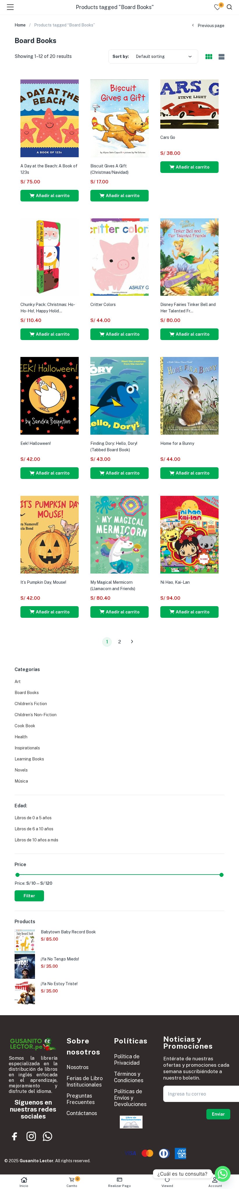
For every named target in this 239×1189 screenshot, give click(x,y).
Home (20, 25)
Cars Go (167, 137)
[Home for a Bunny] (189, 395)
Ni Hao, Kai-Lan (175, 582)
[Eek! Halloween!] (49, 395)
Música (21, 781)
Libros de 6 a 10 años (34, 829)
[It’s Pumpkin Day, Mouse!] (49, 534)
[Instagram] (31, 1136)
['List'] (220, 57)
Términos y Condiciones (128, 1077)
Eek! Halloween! (35, 443)
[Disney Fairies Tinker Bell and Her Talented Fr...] (189, 256)
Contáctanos (81, 1113)
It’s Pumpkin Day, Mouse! (43, 582)
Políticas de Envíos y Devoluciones (130, 1097)
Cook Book (25, 725)
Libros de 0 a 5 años (33, 817)
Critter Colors (103, 304)
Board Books (27, 692)
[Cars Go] (189, 103)
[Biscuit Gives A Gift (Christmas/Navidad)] (119, 118)
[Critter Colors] (119, 256)
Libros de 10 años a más (36, 840)
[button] (49, 195)
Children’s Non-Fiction (36, 714)
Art (18, 681)
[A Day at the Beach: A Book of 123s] (49, 118)
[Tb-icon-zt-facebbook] (15, 1136)
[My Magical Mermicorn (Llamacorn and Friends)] (119, 534)
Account (215, 1186)
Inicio (24, 1186)
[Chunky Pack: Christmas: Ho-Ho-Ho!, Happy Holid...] (49, 256)
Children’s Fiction (31, 703)
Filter (29, 895)
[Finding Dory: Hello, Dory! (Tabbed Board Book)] (119, 395)
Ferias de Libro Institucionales (84, 1081)
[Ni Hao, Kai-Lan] (189, 534)
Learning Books (29, 759)
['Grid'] (209, 57)
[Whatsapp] (47, 1136)
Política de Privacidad (127, 1059)
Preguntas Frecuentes (80, 1099)
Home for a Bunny (177, 443)
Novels (21, 770)
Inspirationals (27, 748)
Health (21, 737)
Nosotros (77, 1067)
